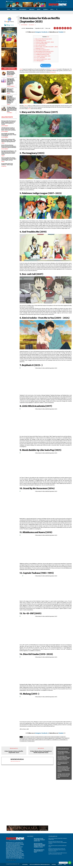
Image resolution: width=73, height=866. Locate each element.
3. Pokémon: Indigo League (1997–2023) (44, 42)
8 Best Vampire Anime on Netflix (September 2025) (14, 752)
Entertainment (10, 86)
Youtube (61, 32)
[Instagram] (58, 1)
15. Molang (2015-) (39, 60)
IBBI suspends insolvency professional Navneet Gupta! (10, 90)
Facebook (44, 32)
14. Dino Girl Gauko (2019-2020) (42, 59)
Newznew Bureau (29, 28)
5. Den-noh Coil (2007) (40, 45)
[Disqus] (27, 781)
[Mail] (61, 1)
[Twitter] (64, 1)
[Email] (65, 28)
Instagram (38, 32)
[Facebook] (56, 1)
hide (48, 36)
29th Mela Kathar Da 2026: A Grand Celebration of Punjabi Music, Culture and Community (8, 129)
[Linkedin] (60, 1)
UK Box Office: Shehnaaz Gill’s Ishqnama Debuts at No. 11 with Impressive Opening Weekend (8, 140)
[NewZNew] (57, 5)
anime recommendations (49, 738)
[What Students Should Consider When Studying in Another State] (3, 73)
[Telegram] (70, 28)
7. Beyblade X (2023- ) (39, 48)
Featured (9, 112)
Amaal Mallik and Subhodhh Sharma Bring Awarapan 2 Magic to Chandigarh (8, 134)
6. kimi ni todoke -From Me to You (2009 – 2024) (46, 46)
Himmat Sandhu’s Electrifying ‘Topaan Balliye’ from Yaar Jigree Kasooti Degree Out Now (8, 159)
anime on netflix (40, 738)
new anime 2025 (56, 739)
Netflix (29, 108)
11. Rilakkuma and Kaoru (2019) (41, 54)
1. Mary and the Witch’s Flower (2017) (43, 39)
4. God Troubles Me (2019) (40, 43)
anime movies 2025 (23, 738)
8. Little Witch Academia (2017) (41, 50)
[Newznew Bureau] (21, 28)
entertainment (53, 69)
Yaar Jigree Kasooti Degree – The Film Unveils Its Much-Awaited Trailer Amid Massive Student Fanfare (8, 152)
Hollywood (31, 24)
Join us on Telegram (46, 66)
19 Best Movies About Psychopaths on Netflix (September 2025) (41, 752)
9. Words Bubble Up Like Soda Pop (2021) (43, 51)
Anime (21, 69)
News (8, 93)
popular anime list (63, 739)
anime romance (59, 738)
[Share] (63, 1)
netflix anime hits (47, 739)
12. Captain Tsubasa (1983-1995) (42, 56)
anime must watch (32, 738)
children (26, 105)
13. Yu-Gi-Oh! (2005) (39, 57)
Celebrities (3, 166)
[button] (56, 9)
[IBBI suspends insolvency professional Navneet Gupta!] (3, 90)
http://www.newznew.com (15, 761)
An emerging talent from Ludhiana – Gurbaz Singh (7, 164)
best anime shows (23, 739)
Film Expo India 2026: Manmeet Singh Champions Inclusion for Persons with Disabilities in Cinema (11, 81)
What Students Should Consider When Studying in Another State (11, 73)
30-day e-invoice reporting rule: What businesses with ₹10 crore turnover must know (12, 109)
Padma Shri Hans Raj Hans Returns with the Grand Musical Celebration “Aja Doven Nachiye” (8, 146)
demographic (53, 72)
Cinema (2, 143)
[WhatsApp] (66, 1)
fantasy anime (31, 739)
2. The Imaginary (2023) (40, 40)
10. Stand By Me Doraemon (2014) (42, 53)
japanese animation (39, 739)
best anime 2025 (66, 738)
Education (9, 76)
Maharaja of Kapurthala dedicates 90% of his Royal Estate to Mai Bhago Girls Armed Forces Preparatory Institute (11, 99)
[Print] (68, 28)
